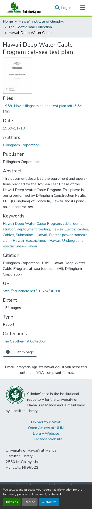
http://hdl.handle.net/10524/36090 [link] (32, 291)
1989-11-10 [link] (14, 128)
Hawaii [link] (57, 229)
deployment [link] (27, 229)
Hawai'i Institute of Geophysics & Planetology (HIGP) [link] (42, 21)
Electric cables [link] (76, 229)
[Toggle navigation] (82, 7)
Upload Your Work (46, 422)
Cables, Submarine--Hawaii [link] (25, 235)
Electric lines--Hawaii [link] (42, 240)
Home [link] (8, 21)
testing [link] (44, 229)
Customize (49, 502)
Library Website (46, 433)
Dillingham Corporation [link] (21, 145)
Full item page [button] (22, 352)
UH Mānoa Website (46, 439)
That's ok (12, 502)
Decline (30, 502)
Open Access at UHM (46, 427)
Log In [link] (66, 7)
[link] (46, 108)
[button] (23, 8)
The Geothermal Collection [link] (30, 27)
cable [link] (67, 223)
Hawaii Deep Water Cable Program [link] (32, 223)
